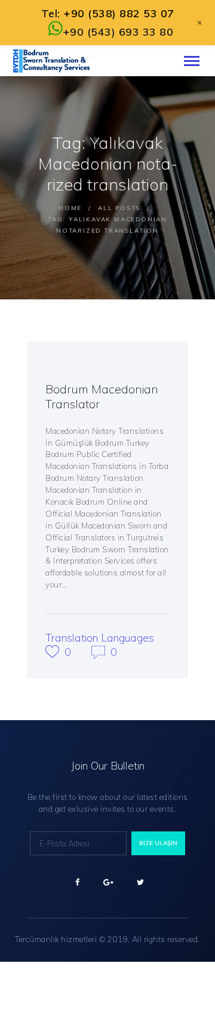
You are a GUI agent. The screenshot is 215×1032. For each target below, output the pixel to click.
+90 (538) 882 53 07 (118, 13)
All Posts (119, 208)
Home (70, 208)
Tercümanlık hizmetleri (56, 939)
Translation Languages (99, 638)
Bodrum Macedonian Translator (101, 396)
